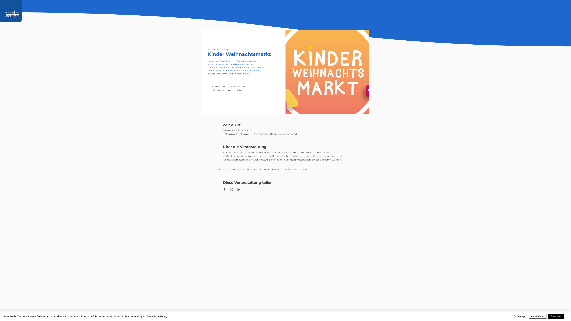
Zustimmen (556, 316)
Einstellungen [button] (520, 316)
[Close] (567, 316)
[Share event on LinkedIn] (238, 189)
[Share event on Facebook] (224, 189)
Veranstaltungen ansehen (228, 90)
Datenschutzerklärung (156, 316)
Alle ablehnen (537, 316)
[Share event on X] (231, 189)
